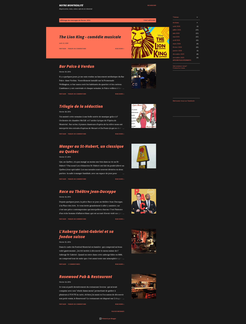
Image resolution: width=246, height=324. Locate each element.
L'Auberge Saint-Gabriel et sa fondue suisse (86, 234)
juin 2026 (176, 33)
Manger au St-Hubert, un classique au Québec (91, 149)
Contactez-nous (179, 68)
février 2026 (177, 47)
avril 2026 (176, 40)
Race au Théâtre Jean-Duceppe (87, 191)
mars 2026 (177, 44)
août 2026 (176, 26)
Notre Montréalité (71, 5)
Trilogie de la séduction (81, 106)
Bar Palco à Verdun (76, 66)
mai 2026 (176, 37)
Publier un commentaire (77, 49)
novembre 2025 (178, 57)
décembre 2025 (178, 54)
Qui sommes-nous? (180, 66)
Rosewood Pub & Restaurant (85, 276)
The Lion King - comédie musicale (90, 36)
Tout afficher (149, 20)
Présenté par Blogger (109, 318)
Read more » (119, 49)
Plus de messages (118, 311)
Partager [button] (62, 49)
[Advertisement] (187, 84)
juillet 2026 (177, 30)
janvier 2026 (177, 51)
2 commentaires (74, 264)
